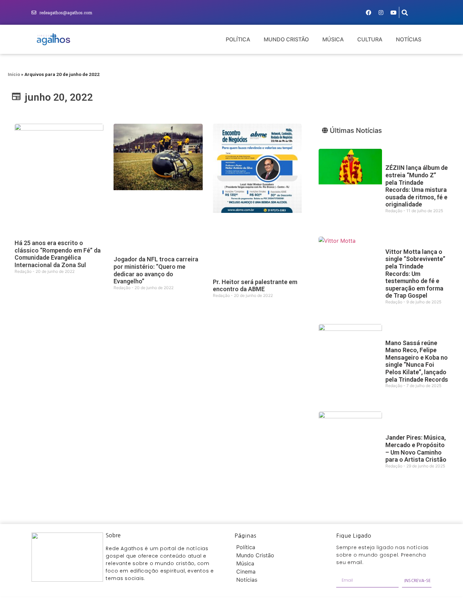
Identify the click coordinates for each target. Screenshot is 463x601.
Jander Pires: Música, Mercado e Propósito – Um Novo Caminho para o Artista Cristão (415, 448)
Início (14, 74)
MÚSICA (333, 39)
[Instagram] (381, 12)
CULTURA (369, 39)
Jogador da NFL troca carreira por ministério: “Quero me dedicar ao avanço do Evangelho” (156, 270)
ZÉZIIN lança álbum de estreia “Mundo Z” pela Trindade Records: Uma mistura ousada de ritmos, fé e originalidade (416, 186)
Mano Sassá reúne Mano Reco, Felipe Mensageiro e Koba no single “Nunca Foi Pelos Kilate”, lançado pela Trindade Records (416, 361)
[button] (404, 12)
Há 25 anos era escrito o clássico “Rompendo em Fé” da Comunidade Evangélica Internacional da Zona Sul (58, 253)
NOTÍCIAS (408, 39)
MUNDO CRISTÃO (286, 39)
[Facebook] (368, 12)
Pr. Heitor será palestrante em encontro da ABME (255, 285)
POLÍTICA (238, 39)
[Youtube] (393, 12)
